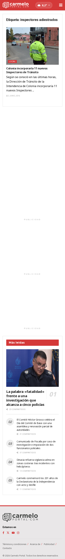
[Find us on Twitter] (8, 533)
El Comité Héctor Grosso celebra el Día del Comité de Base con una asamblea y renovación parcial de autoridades (36, 424)
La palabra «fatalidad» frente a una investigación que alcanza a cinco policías (25, 398)
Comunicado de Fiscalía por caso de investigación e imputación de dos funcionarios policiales (36, 445)
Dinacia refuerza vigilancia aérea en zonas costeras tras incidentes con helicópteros (36, 463)
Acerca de (35, 544)
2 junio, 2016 (14, 96)
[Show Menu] (60, 5)
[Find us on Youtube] (13, 533)
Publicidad (49, 544)
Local (12, 61)
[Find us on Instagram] (18, 533)
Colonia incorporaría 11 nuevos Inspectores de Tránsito (26, 70)
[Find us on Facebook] (3, 533)
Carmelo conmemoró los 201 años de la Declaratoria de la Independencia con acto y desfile (37, 481)
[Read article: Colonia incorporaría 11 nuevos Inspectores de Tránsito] (32, 46)
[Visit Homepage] (16, 5)
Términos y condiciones (14, 544)
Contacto (7, 548)
